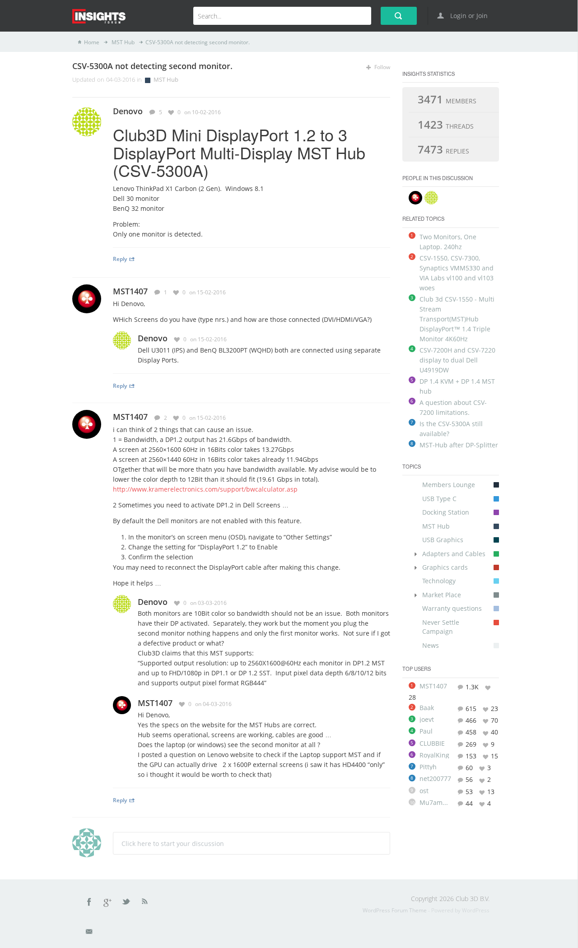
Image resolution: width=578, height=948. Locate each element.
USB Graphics (442, 539)
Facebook (89, 903)
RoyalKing (434, 755)
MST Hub (122, 42)
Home (91, 42)
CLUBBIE (432, 743)
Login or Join (468, 15)
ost (424, 791)
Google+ (108, 903)
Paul (426, 731)
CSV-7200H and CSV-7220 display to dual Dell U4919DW (457, 360)
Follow (381, 67)
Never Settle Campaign (440, 627)
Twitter (126, 903)
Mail (89, 933)
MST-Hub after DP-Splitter (459, 445)
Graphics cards (445, 567)
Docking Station (445, 512)
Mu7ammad (435, 802)
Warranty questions (452, 608)
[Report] (386, 111)
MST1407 (130, 291)
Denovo (153, 338)
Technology (439, 580)
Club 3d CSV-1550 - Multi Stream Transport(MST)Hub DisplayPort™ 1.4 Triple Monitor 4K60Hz (457, 319)
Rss (144, 903)
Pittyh (428, 767)
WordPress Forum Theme (395, 910)
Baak (427, 708)
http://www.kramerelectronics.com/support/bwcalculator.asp (205, 489)
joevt (427, 719)
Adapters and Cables (453, 553)
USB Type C (439, 498)
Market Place (441, 594)
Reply (120, 258)
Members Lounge (448, 484)
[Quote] (373, 111)
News (430, 645)
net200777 (435, 779)
